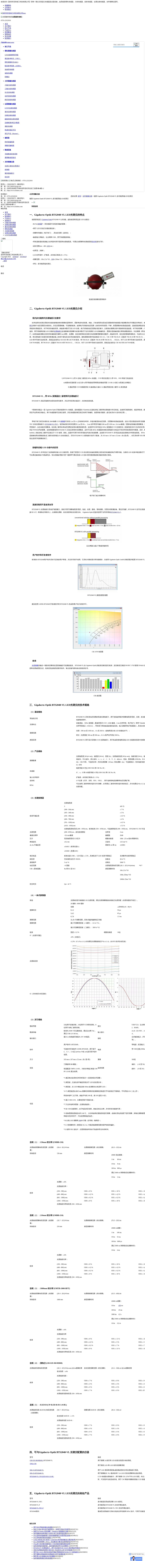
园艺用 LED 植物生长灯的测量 (44, 1556)
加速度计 (8, 220)
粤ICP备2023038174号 (8, 259)
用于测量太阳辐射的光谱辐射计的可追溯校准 (49, 1554)
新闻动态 (8, 34)
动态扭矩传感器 (10, 96)
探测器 (7, 169)
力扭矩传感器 (9, 231)
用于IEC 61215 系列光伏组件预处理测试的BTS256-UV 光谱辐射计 (56, 1552)
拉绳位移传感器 (10, 115)
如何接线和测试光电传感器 (42, 1558)
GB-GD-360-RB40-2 (36, 1460)
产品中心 (8, 30)
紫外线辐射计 (9, 173)
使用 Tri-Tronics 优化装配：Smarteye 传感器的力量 (50, 1531)
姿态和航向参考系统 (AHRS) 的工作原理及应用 (49, 1533)
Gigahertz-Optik (47, 219)
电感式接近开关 (10, 130)
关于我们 (8, 26)
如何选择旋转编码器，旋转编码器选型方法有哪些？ (51, 1546)
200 (80, 1120)
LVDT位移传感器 (11, 108)
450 (119, 1305)
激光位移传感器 (10, 112)
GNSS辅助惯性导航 (11, 55)
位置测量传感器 (10, 104)
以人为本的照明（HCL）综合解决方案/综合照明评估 (51, 1542)
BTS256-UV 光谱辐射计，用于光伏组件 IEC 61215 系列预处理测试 (56, 1548)
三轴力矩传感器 (10, 89)
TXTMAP (23, 257)
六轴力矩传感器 (10, 85)
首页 (6, 24)
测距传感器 (9, 126)
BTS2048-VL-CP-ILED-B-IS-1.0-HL (42, 1476)
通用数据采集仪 (10, 157)
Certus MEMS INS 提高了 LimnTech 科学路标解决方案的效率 (54, 1539)
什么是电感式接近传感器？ (42, 1537)
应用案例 (8, 32)
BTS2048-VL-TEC (51, 424)
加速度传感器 (9, 69)
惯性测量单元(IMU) (11, 62)
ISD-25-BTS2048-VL (37, 1473)
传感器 (39, 224)
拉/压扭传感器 (10, 92)
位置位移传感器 (10, 233)
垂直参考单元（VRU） (13, 58)
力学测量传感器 (10, 81)
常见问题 (8, 36)
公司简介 (8, 7)
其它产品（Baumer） (12, 133)
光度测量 (35, 665)
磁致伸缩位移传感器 (12, 119)
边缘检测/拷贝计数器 (12, 123)
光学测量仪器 (9, 162)
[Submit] (136, 45)
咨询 (4, 261)
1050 (48, 246)
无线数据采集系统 (11, 154)
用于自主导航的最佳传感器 (42, 1527)
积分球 (7, 177)
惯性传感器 (9, 229)
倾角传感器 (9, 73)
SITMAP (15, 257)
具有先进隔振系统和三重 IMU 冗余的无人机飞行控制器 (52, 1550)
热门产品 (8, 28)
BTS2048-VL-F (115, 512)
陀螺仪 (7, 77)
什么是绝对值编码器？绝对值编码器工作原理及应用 (51, 1535)
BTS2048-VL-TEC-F (37, 1508)
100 (52, 259)
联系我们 (8, 9)
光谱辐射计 (58, 331)
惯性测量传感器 (10, 51)
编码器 (7, 138)
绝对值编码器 (9, 142)
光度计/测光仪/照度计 (12, 166)
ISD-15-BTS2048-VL (37, 1470)
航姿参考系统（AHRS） (13, 66)
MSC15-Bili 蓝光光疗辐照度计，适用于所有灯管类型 (51, 1529)
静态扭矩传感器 (10, 100)
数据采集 (8, 150)
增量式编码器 (9, 145)
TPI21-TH (33, 1464)
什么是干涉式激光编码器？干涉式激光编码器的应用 (51, 1544)
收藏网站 (8, 5)
